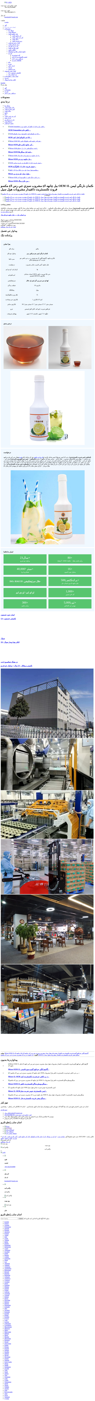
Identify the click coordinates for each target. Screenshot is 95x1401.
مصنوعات (7, 29)
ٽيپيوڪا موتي (12, 32)
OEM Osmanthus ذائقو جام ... (19, 130)
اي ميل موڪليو (5, 1142)
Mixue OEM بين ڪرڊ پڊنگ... (19, 181)
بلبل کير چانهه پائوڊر (24, 1136)
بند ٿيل (10, 67)
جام (9, 62)
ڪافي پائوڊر (12, 50)
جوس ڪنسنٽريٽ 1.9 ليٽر (19, 57)
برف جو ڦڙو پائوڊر (13, 44)
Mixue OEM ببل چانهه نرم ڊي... (20, 159)
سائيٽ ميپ (61, 1136)
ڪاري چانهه (8, 1138)
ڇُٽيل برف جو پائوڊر (14, 43)
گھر (5, 25)
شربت (10, 53)
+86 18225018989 (9, 1167)
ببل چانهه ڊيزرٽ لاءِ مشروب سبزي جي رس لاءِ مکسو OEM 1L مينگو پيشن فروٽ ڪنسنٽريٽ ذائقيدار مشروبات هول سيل (40, 1055)
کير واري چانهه (38, 457)
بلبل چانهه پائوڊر (13, 34)
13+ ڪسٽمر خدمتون (14, 73)
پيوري (10, 64)
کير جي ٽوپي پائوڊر (17, 37)
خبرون (6, 78)
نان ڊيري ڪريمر (13, 46)
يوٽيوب (6, 22)
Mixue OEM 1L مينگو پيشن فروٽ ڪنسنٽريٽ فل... (27, 1098)
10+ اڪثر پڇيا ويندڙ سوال (10, 642)
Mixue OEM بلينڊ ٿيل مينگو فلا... (20, 152)
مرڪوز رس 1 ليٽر (17, 58)
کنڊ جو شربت (16, 55)
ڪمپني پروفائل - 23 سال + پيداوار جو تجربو (16, 666)
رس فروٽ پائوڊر (17, 41)
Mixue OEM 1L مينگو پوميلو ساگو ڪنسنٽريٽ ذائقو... (28, 1084)
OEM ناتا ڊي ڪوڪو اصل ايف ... (20, 137)
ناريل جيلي (11, 66)
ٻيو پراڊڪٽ (11, 69)
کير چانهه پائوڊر (16, 36)
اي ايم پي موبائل (51, 1136)
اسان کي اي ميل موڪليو (8, 227)
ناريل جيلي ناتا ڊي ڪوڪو (38, 1136)
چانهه (6, 113)
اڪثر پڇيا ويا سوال (10, 80)
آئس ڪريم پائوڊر (13, 48)
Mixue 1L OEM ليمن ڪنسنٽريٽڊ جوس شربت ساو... (27, 1091)
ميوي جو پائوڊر (8, 123)
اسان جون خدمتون (10, 71)
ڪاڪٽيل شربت (16, 60)
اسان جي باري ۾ (10, 27)
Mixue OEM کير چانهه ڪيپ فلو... (20, 145)
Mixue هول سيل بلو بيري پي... (19, 174)
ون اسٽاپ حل (12, 74)
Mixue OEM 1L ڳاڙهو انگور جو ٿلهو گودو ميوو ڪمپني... (28, 1069)
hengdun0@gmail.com (11, 17)
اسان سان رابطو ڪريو (11, 76)
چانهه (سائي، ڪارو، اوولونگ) (17, 51)
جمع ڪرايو (4, 1110)
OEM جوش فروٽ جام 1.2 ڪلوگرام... (22, 167)
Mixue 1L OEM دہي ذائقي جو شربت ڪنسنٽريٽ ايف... (28, 1077)
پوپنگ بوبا (11, 30)
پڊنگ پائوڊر (15, 39)
